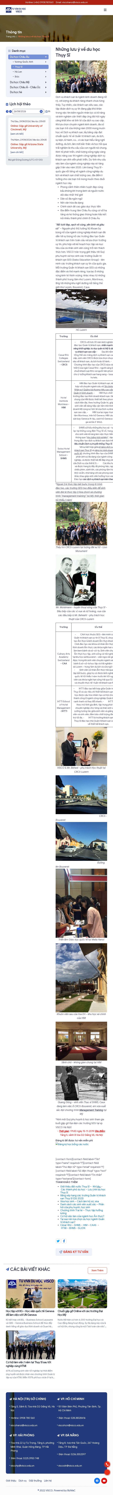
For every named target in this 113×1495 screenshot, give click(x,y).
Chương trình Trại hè (71, 1210)
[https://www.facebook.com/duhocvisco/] (97, 1481)
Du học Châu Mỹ (20, 82)
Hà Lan (18, 71)
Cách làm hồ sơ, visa (88, 1201)
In (49, 111)
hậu (99, 1186)
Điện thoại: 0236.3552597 (72, 1454)
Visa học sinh (67, 1201)
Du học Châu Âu (19, 57)
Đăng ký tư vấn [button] (75, 1252)
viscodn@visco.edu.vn (70, 1465)
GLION (81, 1228)
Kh (94, 1186)
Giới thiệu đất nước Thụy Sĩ (74, 1186)
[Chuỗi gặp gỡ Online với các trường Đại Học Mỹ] (82, 1303)
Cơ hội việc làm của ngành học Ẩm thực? (82, 1216)
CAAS (93, 1225)
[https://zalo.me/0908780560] (107, 1472)
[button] (105, 10)
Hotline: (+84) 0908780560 (39, 2)
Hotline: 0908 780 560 (23, 1418)
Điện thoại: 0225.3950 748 (25, 1458)
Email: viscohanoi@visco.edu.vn (72, 2)
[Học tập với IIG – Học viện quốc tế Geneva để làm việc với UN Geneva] (30, 1303)
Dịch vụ (22, 1480)
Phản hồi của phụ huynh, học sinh (82, 1206)
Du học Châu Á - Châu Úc (25, 87)
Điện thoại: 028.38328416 (72, 1418)
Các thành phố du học (73, 1189)
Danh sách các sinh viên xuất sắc (78, 1204)
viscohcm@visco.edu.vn (71, 1425)
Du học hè (16, 92)
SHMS (77, 1225)
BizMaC (71, 1490)
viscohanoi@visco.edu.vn (24, 1425)
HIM (85, 1225)
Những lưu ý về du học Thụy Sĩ (33, 36)
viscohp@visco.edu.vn (22, 1465)
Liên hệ (48, 1480)
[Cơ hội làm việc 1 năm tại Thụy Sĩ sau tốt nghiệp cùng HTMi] (30, 1354)
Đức (17, 76)
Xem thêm (97, 1270)
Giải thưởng (35, 1480)
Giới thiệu (11, 1480)
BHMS (72, 1228)
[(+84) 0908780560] (107, 1464)
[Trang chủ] (16, 10)
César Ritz (66, 1225)
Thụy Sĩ (18, 67)
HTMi (64, 1228)
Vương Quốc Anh (24, 61)
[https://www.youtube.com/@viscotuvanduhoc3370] (104, 1481)
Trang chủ (10, 36)
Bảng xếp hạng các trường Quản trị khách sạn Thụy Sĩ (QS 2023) (83, 1197)
